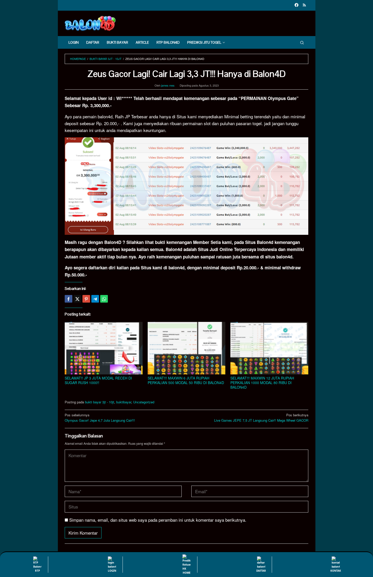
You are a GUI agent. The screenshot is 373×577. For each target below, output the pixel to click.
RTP (37, 570)
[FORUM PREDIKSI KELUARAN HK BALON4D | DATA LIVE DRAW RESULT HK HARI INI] (90, 23)
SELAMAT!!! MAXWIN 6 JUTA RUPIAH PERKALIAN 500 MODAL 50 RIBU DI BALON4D (186, 380)
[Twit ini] (77, 299)
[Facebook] (296, 5)
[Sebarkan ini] (68, 299)
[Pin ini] (86, 299)
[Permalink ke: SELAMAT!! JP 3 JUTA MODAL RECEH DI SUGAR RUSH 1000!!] (104, 348)
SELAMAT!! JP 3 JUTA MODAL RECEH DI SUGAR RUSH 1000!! (98, 380)
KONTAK (335, 570)
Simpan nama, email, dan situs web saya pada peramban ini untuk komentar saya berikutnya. (157, 520)
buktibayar (123, 402)
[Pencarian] (302, 42)
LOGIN (112, 570)
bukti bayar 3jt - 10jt (99, 402)
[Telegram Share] (95, 299)
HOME (187, 572)
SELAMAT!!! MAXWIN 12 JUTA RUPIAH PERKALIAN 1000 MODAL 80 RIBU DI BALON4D (262, 382)
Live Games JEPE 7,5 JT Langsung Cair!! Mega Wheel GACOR (261, 418)
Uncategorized (143, 402)
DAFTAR (261, 570)
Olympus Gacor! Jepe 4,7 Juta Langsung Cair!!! (100, 418)
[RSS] (304, 5)
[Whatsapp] (104, 299)
